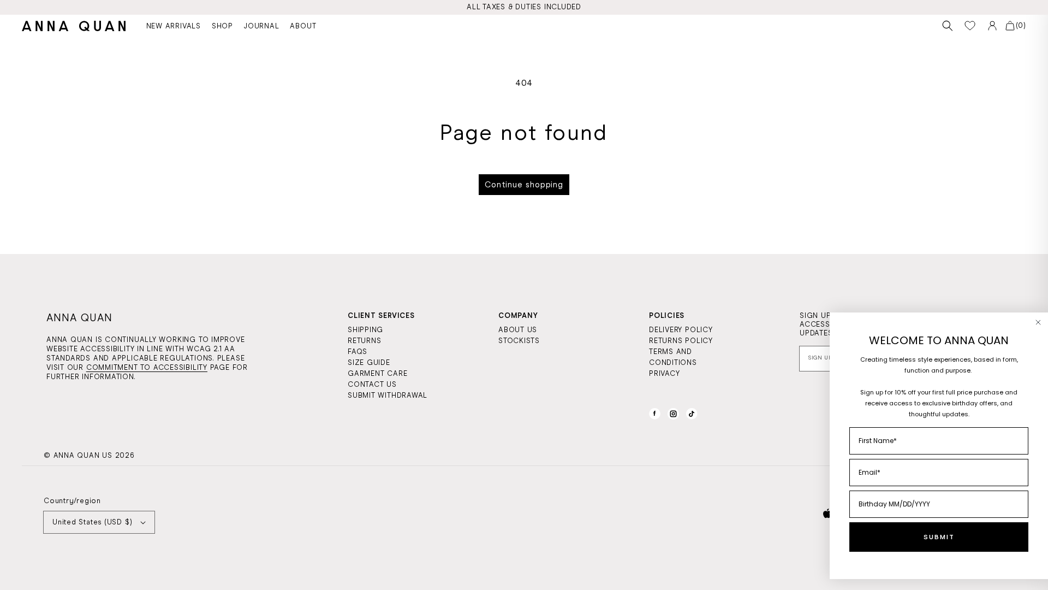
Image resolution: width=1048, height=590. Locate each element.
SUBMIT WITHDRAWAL (387, 395)
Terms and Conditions (673, 357)
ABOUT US (517, 330)
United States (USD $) (92, 522)
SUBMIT (939, 537)
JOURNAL (261, 26)
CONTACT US (372, 384)
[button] (948, 26)
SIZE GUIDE (369, 362)
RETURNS (364, 341)
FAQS (357, 351)
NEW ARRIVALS (173, 26)
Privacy (664, 373)
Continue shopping (524, 185)
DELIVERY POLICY (681, 330)
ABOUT (303, 26)
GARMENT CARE (377, 373)
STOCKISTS (519, 341)
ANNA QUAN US (82, 455)
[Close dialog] (1038, 322)
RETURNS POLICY (681, 341)
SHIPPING (365, 330)
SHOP (222, 26)
